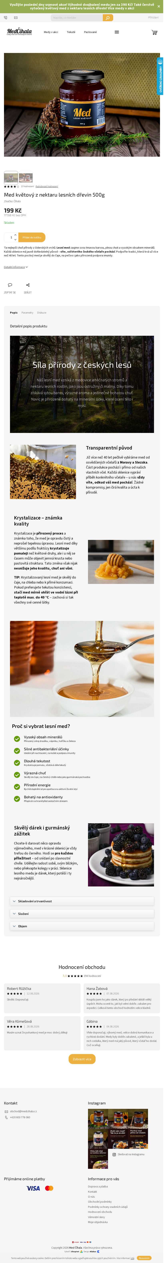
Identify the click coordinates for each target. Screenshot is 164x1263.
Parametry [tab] (27, 313)
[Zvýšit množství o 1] (15, 235)
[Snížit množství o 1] (15, 239)
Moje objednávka (98, 1222)
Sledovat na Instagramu (131, 1154)
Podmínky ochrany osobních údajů (108, 1207)
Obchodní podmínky (100, 1202)
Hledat (108, 17)
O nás (91, 1197)
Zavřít (28, 280)
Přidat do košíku (32, 237)
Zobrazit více (82, 1059)
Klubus (93, 1251)
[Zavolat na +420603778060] (9, 17)
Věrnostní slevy (96, 1217)
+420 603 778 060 (20, 1117)
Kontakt (92, 1192)
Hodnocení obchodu (82, 967)
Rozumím (144, 1258)
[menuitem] (51, 32)
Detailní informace (14, 267)
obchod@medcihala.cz (23, 1111)
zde (132, 1258)
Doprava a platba (98, 1187)
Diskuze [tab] (41, 313)
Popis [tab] (14, 313)
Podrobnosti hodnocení (47, 186)
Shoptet (75, 1251)
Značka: (12, 201)
